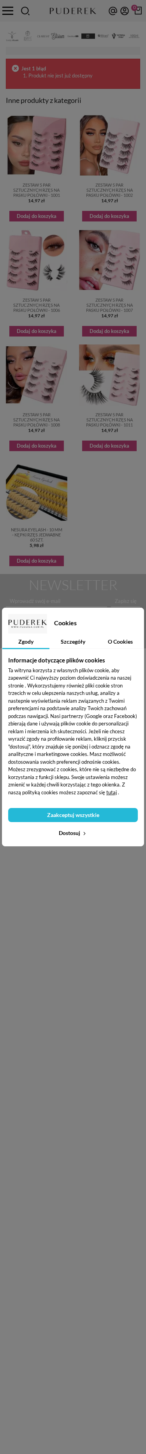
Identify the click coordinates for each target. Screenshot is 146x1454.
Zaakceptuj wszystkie (73, 815)
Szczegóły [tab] (73, 641)
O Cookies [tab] (120, 641)
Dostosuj (70, 833)
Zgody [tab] (25, 641)
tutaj (111, 792)
